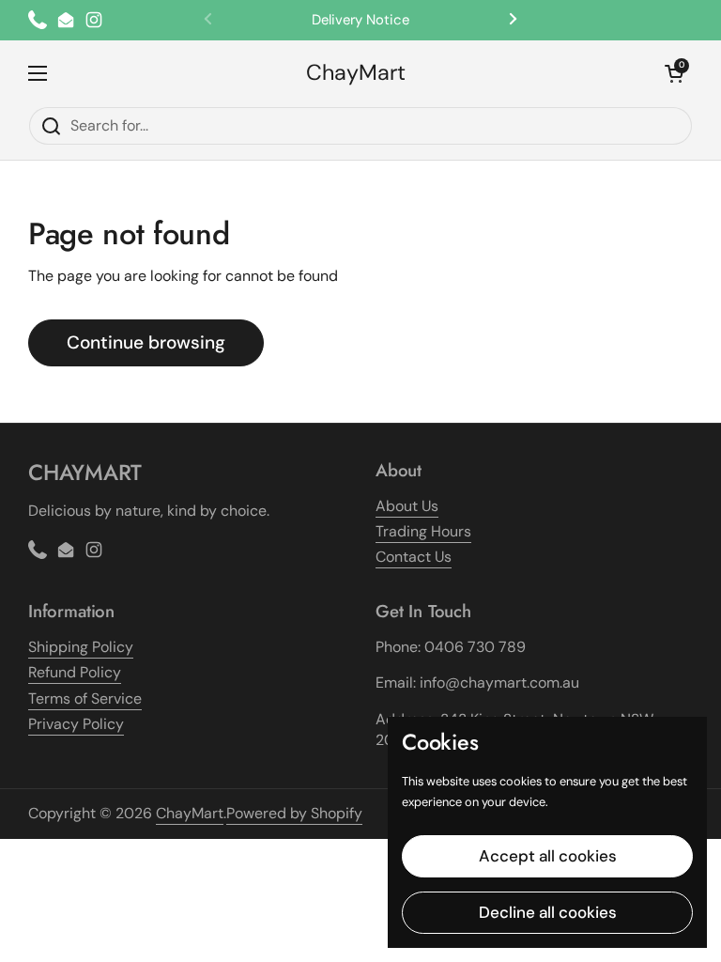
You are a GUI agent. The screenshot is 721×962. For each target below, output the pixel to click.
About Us (407, 506)
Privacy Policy (76, 724)
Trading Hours (423, 531)
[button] (674, 73)
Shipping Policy (80, 647)
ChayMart (356, 73)
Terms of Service (85, 698)
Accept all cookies (548, 856)
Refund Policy (74, 672)
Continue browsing (146, 342)
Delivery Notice (360, 19)
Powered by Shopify (294, 813)
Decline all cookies (548, 912)
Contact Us (414, 556)
